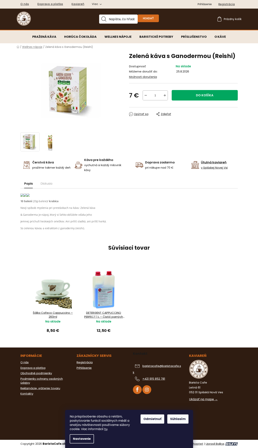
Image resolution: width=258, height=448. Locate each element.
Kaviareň (78, 4)
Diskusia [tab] (46, 183)
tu (105, 429)
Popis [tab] (28, 183)
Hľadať (148, 18)
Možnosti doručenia (143, 77)
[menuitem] (44, 36)
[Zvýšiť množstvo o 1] (165, 95)
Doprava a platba (50, 4)
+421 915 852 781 (153, 379)
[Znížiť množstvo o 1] (146, 95)
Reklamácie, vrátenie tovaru (40, 388)
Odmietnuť (152, 419)
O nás (24, 4)
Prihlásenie (84, 368)
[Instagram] (146, 389)
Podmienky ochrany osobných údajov (41, 381)
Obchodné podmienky (36, 373)
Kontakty (26, 394)
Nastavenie (82, 439)
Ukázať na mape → (203, 399)
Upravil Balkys (215, 444)
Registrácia (226, 4)
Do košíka (204, 95)
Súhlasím (178, 419)
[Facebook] (137, 389)
